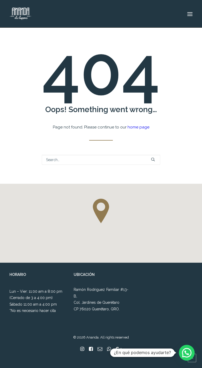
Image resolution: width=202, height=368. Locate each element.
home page (138, 127)
